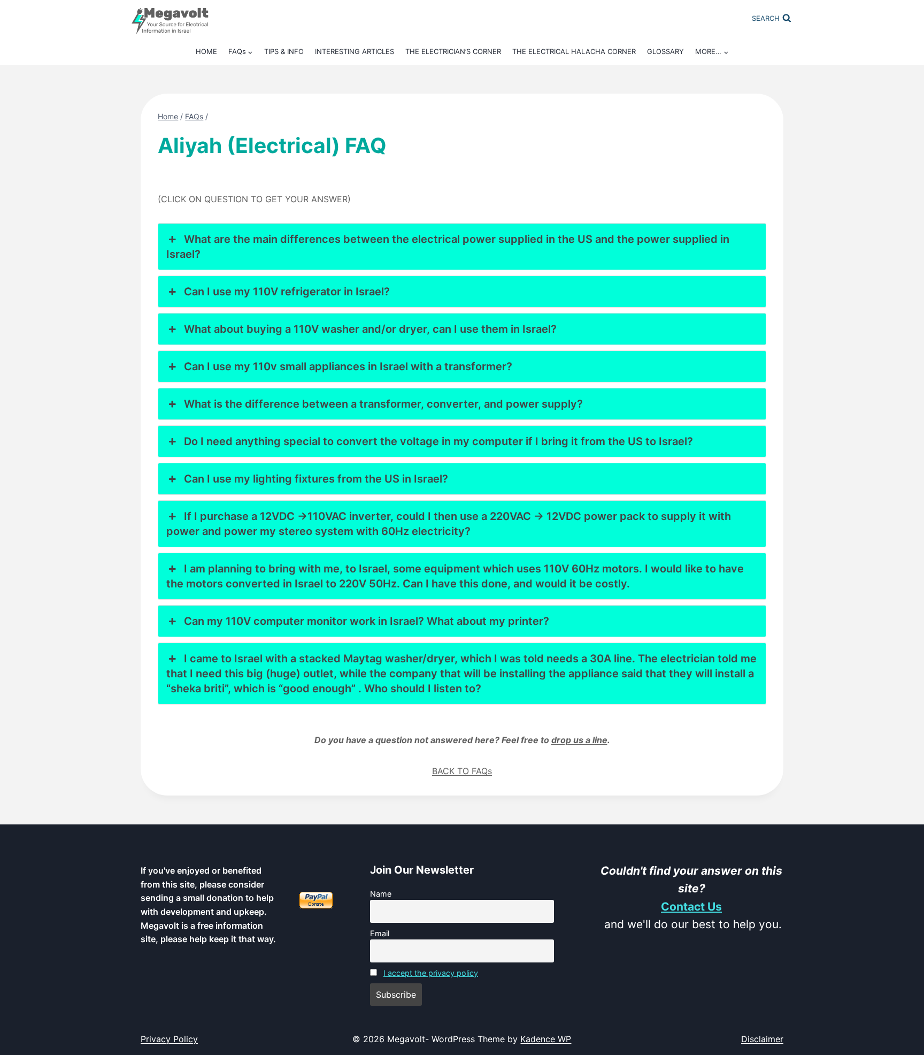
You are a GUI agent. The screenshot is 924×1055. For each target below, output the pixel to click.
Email (379, 933)
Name (380, 893)
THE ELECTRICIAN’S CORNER (453, 51)
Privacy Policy (169, 1039)
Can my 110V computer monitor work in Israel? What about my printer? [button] (366, 621)
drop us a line (579, 740)
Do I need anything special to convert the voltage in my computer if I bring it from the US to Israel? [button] (438, 441)
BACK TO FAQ (460, 771)
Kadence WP (545, 1039)
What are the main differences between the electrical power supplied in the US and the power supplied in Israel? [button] (447, 247)
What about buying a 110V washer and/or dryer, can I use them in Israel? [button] (370, 329)
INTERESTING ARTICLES (354, 51)
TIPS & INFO (284, 51)
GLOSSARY (665, 51)
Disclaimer (762, 1039)
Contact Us (691, 906)
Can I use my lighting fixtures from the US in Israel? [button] (316, 478)
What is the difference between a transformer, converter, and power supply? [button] (383, 403)
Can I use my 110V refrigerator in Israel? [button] (287, 291)
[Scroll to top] (901, 921)
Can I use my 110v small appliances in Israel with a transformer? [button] (348, 366)
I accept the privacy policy (430, 972)
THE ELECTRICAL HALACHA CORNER (574, 51)
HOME (206, 51)
